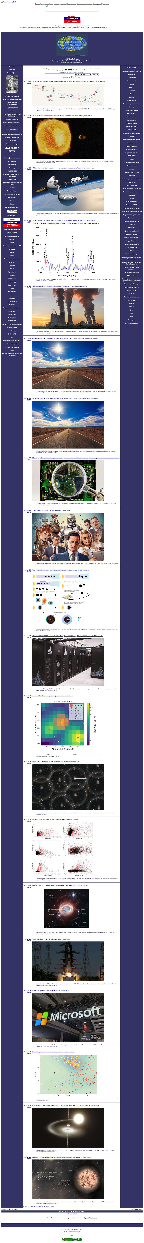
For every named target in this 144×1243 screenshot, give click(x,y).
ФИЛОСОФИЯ (132, 185)
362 (29, 1206)
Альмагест (12, 140)
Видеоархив (132, 182)
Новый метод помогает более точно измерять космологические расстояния (55, 761)
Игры (12, 256)
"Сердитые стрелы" (131, 153)
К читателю (131, 74)
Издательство (131, 120)
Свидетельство (68, 69)
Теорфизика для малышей (116, 27)
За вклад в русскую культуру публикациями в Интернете (131, 279)
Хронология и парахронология (12, 134)
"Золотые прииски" (131, 149)
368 (45, 1206)
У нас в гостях (131, 117)
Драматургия (131, 100)
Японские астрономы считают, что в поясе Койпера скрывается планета (55, 819)
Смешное (12, 265)
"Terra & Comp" (85, 27)
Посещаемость (12, 301)
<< (24, 1206)
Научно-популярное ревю (99, 27)
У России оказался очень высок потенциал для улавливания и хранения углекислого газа (59, 286)
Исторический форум (132, 244)
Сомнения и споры (131, 110)
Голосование (81, 4)
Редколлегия (12, 272)
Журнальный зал (12, 107)
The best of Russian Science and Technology (12, 354)
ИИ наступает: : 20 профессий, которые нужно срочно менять (51, 510)
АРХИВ (131, 307)
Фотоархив (12, 318)
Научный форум (12, 73)
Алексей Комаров (74, 1231)
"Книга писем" (132, 143)
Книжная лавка (71, 4)
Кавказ (131, 87)
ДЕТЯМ (131, 294)
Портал (37, 4)
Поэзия (131, 97)
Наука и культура (12, 144)
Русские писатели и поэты (11, 308)
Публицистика (131, 81)
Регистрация (97, 4)
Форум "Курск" (131, 241)
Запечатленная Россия (131, 221)
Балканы (132, 91)
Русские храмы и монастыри (131, 179)
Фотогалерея (131, 166)
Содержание (45, 4)
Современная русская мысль (131, 188)
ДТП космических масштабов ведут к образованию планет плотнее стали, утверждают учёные (62, 115)
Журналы (12, 304)
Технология (12, 197)
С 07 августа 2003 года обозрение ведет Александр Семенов (72, 61)
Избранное (12, 311)
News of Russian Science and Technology (12, 115)
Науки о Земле (12, 191)
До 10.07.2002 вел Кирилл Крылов (72, 62)
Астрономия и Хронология (131, 215)
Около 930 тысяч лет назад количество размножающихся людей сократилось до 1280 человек (61, 1157)
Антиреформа (12, 179)
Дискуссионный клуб (132, 231)
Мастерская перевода (131, 272)
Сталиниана (132, 224)
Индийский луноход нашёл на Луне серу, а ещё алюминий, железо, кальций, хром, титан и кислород (63, 220)
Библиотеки (12, 314)
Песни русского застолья (12, 259)
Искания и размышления (131, 104)
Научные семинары (12, 119)
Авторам (12, 275)
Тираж (12, 288)
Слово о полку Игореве (131, 208)
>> (53, 1206)
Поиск (12, 295)
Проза (132, 94)
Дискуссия (105, 4)
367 (42, 1206)
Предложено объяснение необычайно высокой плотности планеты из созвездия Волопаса (60, 570)
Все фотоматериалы (131, 323)
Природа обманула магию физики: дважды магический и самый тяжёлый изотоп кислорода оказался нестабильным (68, 81)
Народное (12, 262)
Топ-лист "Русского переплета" (12, 324)
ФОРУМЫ (131, 228)
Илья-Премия (131, 290)
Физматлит (12, 111)
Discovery (12, 168)
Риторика (131, 175)
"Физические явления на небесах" (30, 27)
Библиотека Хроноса (12, 236)
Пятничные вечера (131, 254)
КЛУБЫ (131, 250)
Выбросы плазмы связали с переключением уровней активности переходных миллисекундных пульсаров (65, 1105)
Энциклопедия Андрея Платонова (131, 268)
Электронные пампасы (131, 297)
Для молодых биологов (12, 229)
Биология (12, 188)
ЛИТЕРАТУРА (131, 68)
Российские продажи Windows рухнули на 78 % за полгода (50, 990)
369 (48, 1206)
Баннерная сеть (12, 327)
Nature (12, 155)
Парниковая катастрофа (12, 126)
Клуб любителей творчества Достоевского (131, 258)
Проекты (12, 298)
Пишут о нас (12, 285)
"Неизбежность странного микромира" (54, 27)
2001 (131, 310)
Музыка (131, 169)
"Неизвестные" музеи (131, 172)
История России (131, 201)
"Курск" (131, 84)
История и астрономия (11, 137)
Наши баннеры (12, 331)
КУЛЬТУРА (131, 156)
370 (50, 1206)
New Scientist (12, 161)
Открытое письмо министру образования (12, 175)
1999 (131, 316)
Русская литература (12, 207)
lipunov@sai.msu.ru (90, 1218)
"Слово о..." (132, 136)
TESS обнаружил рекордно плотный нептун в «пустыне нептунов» (53, 1052)
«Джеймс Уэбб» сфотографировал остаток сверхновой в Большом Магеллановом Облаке (60, 885)
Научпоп (12, 239)
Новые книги (131, 113)
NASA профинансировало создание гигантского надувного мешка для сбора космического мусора (63, 168)
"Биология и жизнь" (73, 27)
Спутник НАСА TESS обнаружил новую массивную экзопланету (52, 696)
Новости (63, 4)
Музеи (12, 252)
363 (31, 1206)
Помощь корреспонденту (10, 1209)
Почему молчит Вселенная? (12, 122)
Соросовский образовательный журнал (12, 183)
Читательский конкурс (131, 287)
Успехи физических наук (12, 158)
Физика (11, 201)
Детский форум (132, 247)
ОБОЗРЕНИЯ (131, 130)
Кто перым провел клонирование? (12, 130)
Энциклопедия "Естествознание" (12, 103)
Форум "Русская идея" (131, 237)
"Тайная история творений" (131, 139)
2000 (131, 313)
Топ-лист (89, 4)
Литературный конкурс (131, 284)
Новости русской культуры (12, 340)
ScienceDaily (12, 164)
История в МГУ (131, 205)
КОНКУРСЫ (131, 275)
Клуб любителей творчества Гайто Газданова (131, 263)
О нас (51, 4)
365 (37, 1206)
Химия (12, 204)
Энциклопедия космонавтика (12, 99)
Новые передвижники (131, 162)
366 (40, 1206)
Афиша (12, 350)
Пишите (57, 4)
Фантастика (132, 300)
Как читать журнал (12, 282)
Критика (131, 107)
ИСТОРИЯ (131, 195)
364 (34, 1206)
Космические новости (12, 96)
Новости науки (12, 344)
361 (26, 1206)
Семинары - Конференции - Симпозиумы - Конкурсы (72, 29)
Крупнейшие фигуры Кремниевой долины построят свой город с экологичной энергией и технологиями (65, 338)
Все (12, 337)
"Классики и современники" (131, 133)
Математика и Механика (12, 194)
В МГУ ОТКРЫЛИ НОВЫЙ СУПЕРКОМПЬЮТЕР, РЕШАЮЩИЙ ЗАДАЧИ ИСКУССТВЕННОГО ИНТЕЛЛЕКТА (67, 636)
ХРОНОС (131, 198)
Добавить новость (136, 1209)
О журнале (12, 278)
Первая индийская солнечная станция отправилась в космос (51, 939)
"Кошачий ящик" (131, 146)
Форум (131, 303)
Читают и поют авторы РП (12, 246)
